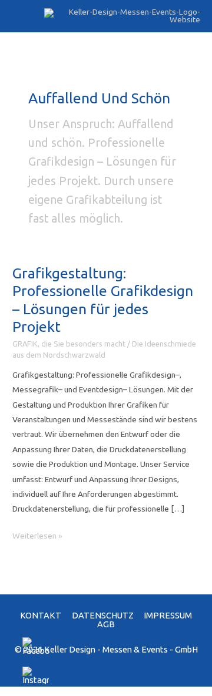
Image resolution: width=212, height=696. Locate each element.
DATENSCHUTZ (103, 615)
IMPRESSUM (168, 615)
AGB (106, 624)
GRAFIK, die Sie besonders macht (68, 343)
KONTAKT (40, 615)
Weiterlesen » (37, 536)
